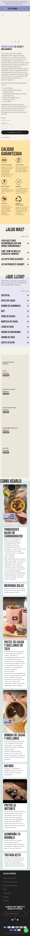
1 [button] (2, 474)
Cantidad (4, 123)
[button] (2, 8)
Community (7, 893)
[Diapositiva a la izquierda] (11, 41)
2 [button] (3, 474)
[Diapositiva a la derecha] (18, 41)
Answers (6, 897)
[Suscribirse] (25, 913)
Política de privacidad (10, 882)
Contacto (6, 900)
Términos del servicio (10, 878)
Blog (4, 889)
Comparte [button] (6, 137)
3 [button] (4, 474)
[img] (5, 373)
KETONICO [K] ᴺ (12, 933)
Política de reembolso (10, 885)
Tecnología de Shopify (20, 933)
